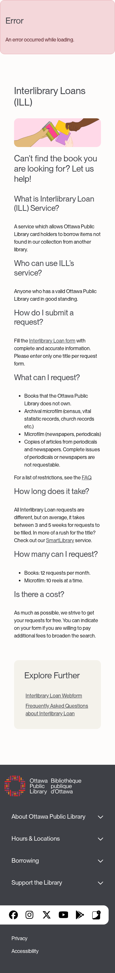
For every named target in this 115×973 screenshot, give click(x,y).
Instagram (30, 914)
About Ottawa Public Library (48, 816)
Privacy (19, 938)
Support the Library (37, 882)
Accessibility (25, 951)
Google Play (79, 914)
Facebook (13, 914)
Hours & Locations (36, 838)
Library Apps (96, 914)
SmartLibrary (60, 540)
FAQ (86, 478)
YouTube (63, 914)
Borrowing (25, 860)
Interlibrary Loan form (52, 341)
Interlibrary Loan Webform (54, 696)
